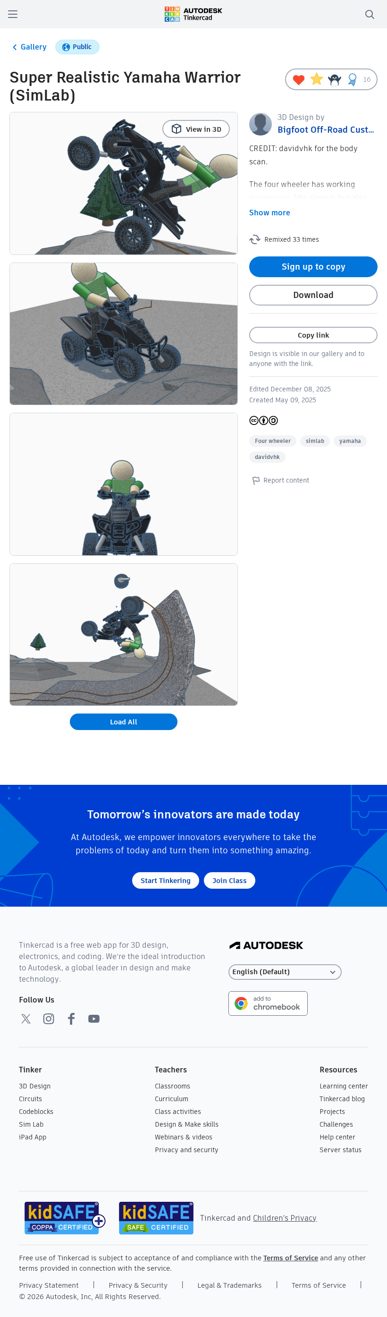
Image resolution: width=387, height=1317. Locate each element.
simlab (315, 441)
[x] (26, 1018)
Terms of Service (290, 1258)
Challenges (336, 1124)
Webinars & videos (183, 1137)
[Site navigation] (13, 14)
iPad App (32, 1137)
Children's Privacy (285, 1218)
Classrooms (172, 1086)
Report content (286, 480)
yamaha (350, 441)
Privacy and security (187, 1150)
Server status (341, 1150)
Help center (337, 1137)
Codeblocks (36, 1111)
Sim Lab (31, 1124)
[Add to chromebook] (268, 1002)
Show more (269, 212)
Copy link (313, 335)
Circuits (30, 1099)
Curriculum (171, 1099)
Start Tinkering (166, 880)
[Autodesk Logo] (266, 946)
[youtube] (94, 1018)
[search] (369, 14)
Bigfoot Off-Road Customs (331, 130)
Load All (123, 722)
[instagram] (49, 1018)
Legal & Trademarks (229, 1285)
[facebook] (71, 1018)
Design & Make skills (187, 1124)
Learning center (344, 1086)
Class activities (178, 1111)
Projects (332, 1111)
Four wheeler (273, 441)
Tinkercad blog (342, 1099)
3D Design (34, 1086)
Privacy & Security (138, 1285)
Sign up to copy (313, 266)
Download (313, 295)
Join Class (229, 880)
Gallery (34, 47)
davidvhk (267, 457)
